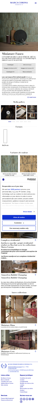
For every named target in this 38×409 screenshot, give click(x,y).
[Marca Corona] (19, 3)
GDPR (21, 387)
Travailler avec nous (6, 381)
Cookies (22, 380)
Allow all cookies (19, 217)
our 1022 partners (14, 189)
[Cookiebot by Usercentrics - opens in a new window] (27, 179)
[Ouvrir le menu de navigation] (35, 3)
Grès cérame (4, 385)
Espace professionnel (7, 400)
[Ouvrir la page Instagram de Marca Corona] (24, 400)
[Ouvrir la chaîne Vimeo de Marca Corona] (21, 402)
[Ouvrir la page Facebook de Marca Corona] (21, 400)
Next (36, 112)
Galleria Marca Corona (7, 383)
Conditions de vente (25, 378)
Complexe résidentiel (10, 240)
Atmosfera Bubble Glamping (14, 275)
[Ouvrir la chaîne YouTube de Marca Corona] (33, 400)
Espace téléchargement (7, 398)
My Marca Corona (6, 378)
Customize (18, 223)
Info (27, 64)
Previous (2, 112)
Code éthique (23, 392)
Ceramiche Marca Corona (15, 367)
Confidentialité (24, 381)
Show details (27, 211)
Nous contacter (27, 71)
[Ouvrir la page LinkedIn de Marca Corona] (27, 400)
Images (10, 68)
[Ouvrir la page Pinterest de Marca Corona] (30, 400)
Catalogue (10, 64)
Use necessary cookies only (19, 228)
